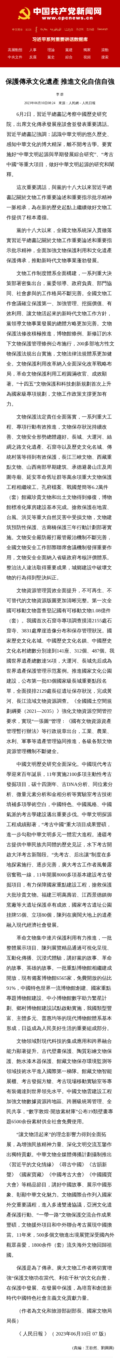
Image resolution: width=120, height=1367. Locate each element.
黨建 (69, 50)
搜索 (105, 57)
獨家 (87, 50)
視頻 (87, 57)
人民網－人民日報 (82, 103)
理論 (51, 50)
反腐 (33, 57)
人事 (33, 50)
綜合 (69, 57)
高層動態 (15, 50)
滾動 (105, 50)
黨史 (51, 57)
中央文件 (15, 57)
